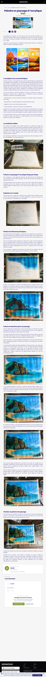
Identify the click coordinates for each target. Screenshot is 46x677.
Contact (35, 664)
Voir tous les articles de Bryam (17, 571)
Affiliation (35, 667)
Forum (25, 664)
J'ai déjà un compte (29, 603)
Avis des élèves (26, 667)
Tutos (9, 7)
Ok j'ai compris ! (37, 675)
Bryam (12, 568)
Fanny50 (12, 583)
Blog (6, 7)
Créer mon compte (18, 603)
